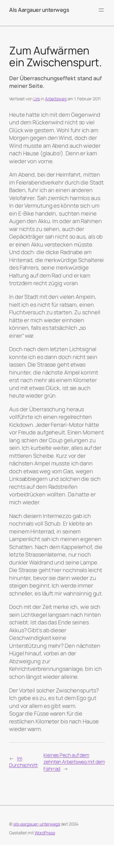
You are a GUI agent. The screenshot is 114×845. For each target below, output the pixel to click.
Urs (36, 99)
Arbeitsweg (56, 99)
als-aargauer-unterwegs (36, 824)
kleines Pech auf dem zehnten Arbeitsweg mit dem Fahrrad (74, 762)
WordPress (45, 833)
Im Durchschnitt (23, 762)
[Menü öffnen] (101, 10)
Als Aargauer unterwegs (39, 9)
